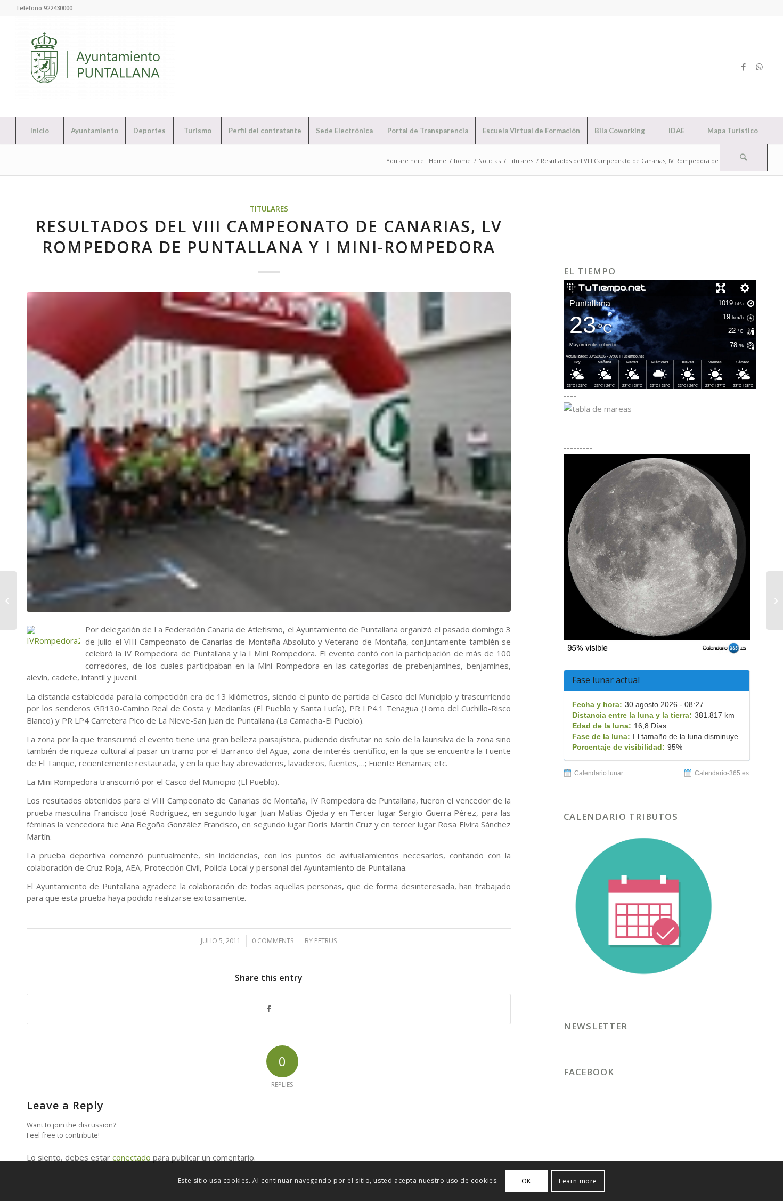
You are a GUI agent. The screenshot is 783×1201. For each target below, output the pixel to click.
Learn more (578, 1180)
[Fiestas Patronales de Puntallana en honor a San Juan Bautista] (8, 600)
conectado (131, 1157)
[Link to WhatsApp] (760, 67)
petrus (325, 940)
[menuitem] (39, 130)
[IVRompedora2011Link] (269, 452)
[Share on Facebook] (268, 1009)
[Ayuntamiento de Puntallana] (95, 66)
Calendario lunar (598, 773)
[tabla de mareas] (660, 408)
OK (526, 1180)
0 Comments (272, 940)
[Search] (744, 157)
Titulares (269, 209)
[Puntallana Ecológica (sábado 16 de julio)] (774, 600)
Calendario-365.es (722, 773)
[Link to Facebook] (744, 67)
